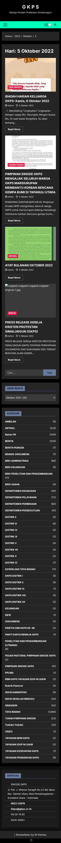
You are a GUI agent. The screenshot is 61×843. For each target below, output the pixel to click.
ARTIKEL (13, 256)
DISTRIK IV (11, 529)
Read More (15, 129)
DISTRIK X (11, 556)
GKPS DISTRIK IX (14, 588)
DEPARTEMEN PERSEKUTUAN (22, 510)
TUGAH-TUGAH (16, 164)
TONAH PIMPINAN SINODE (20, 718)
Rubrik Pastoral (14, 685)
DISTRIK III (11, 523)
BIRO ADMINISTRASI (16, 460)
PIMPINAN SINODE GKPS (19, 666)
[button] (5, 24)
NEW (8, 615)
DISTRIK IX (11, 536)
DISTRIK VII (11, 549)
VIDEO (9, 731)
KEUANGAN (12, 608)
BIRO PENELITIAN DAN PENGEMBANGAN (29, 473)
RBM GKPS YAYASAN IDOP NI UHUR (25, 679)
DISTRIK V (11, 543)
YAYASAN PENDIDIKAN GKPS (22, 757)
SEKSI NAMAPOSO (16, 692)
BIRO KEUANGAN (15, 467)
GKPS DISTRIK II (14, 582)
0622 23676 (18, 803)
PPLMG (9, 672)
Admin (11, 105)
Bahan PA (10, 434)
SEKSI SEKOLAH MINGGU (19, 698)
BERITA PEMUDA (14, 447)
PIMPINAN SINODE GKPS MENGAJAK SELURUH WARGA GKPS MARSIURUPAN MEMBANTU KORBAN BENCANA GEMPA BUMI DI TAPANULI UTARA (30, 183)
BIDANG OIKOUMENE (17, 454)
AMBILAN (10, 421)
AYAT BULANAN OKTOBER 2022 (29, 265)
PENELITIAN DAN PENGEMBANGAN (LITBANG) (25, 643)
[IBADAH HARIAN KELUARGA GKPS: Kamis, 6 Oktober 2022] (30, 75)
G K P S (30, 7)
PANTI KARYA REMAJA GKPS (21, 634)
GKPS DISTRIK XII (15, 601)
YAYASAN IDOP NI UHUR (19, 744)
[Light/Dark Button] (47, 24)
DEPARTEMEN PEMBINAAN (21, 503)
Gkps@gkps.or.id (21, 808)
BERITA (12, 313)
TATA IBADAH (15, 87)
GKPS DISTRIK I (14, 575)
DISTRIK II (10, 517)
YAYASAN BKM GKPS (17, 738)
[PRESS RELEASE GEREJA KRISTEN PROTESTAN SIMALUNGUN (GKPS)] (30, 301)
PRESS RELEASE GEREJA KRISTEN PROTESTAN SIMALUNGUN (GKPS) (23, 327)
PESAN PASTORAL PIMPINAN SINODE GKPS (30, 655)
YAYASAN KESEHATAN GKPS (21, 751)
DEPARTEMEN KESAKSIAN (20, 490)
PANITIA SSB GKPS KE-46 (20, 627)
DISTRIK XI (11, 562)
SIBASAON (11, 705)
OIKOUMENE (12, 621)
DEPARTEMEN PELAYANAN (21, 497)
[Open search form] (55, 25)
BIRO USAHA (12, 484)
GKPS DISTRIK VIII (15, 595)
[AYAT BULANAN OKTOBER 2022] (30, 243)
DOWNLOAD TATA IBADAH (20, 569)
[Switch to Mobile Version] (30, 840)
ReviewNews (23, 834)
